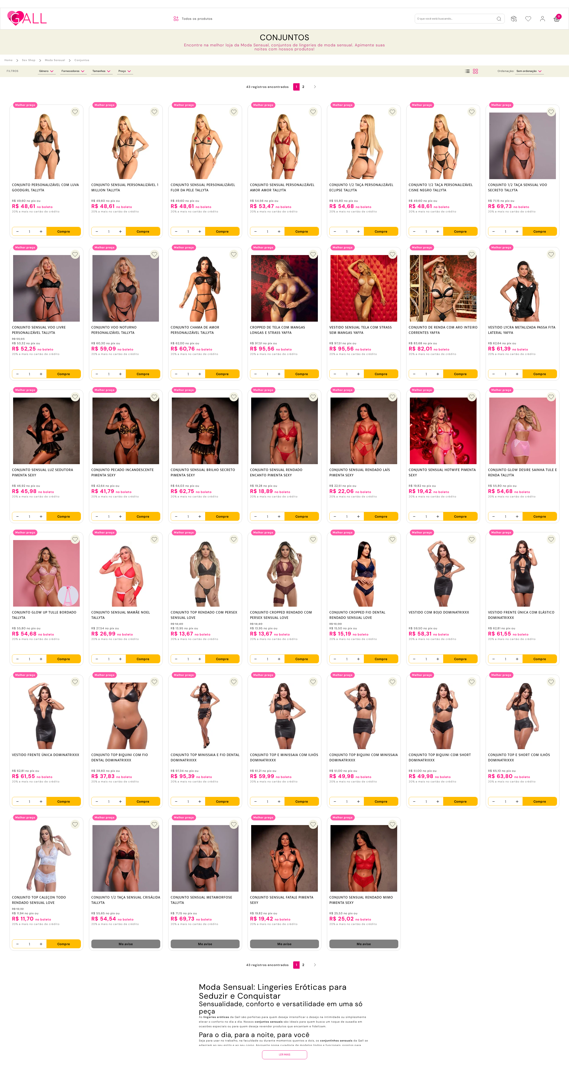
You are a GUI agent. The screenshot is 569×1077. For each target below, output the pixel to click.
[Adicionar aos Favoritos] (75, 112)
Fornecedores (71, 71)
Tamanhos (99, 71)
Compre (63, 231)
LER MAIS (284, 1054)
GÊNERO (44, 71)
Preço (122, 71)
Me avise (126, 944)
